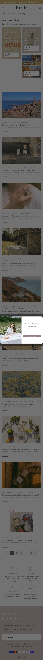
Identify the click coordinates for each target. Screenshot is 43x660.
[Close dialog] (41, 317)
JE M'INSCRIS (32, 336)
